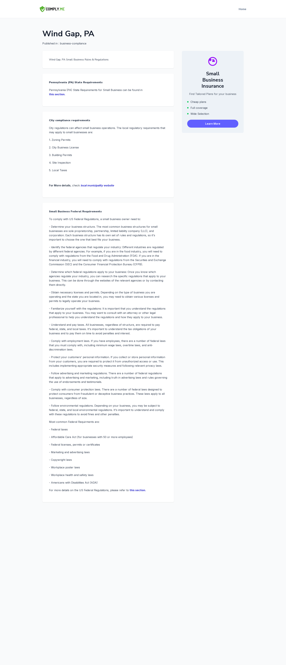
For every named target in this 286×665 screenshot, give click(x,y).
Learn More (212, 123)
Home (242, 9)
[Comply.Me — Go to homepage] (52, 9)
